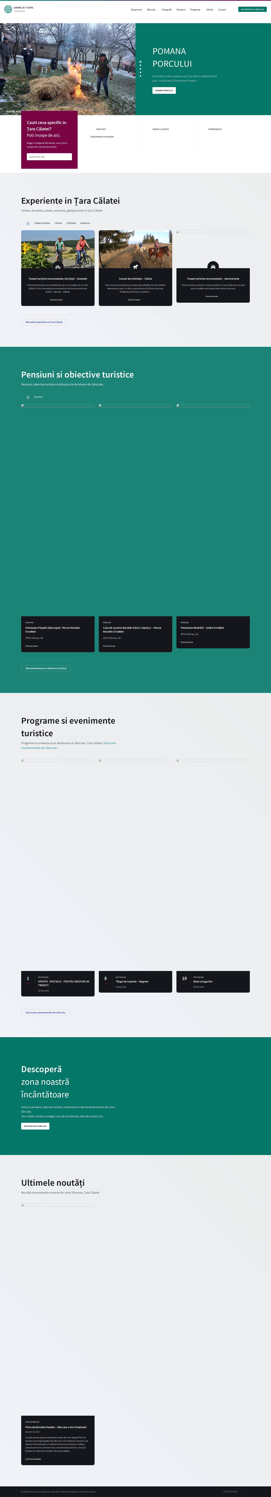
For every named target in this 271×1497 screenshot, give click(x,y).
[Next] (140, 81)
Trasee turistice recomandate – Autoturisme (213, 278)
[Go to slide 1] (140, 62)
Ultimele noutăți (53, 1182)
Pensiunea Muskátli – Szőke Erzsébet (202, 627)
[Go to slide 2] (140, 65)
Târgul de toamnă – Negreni (132, 981)
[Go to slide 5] (140, 76)
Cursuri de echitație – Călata (135, 278)
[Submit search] (67, 156)
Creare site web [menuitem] (230, 1491)
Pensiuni (38, 396)
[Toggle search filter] (61, 157)
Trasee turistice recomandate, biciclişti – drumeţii (58, 278)
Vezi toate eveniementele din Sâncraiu (45, 1012)
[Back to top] (248, 1491)
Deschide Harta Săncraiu (252, 9)
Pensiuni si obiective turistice (77, 374)
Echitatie (71, 223)
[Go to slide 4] (140, 72)
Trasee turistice (42, 223)
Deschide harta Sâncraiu (35, 1126)
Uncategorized (32, 1422)
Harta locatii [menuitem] (161, 129)
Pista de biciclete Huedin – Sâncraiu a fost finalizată (55, 1427)
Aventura (85, 223)
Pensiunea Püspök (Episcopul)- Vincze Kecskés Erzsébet (181, 101)
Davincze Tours (23, 7)
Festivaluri (43, 977)
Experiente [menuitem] (215, 129)
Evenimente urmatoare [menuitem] (102, 136)
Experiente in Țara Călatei (70, 200)
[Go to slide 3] (140, 69)
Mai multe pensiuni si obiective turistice (46, 668)
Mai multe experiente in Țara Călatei (44, 322)
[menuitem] (136, 9)
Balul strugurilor (203, 981)
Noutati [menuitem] (101, 129)
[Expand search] (232, 9)
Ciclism (58, 223)
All (28, 223)
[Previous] (140, 57)
